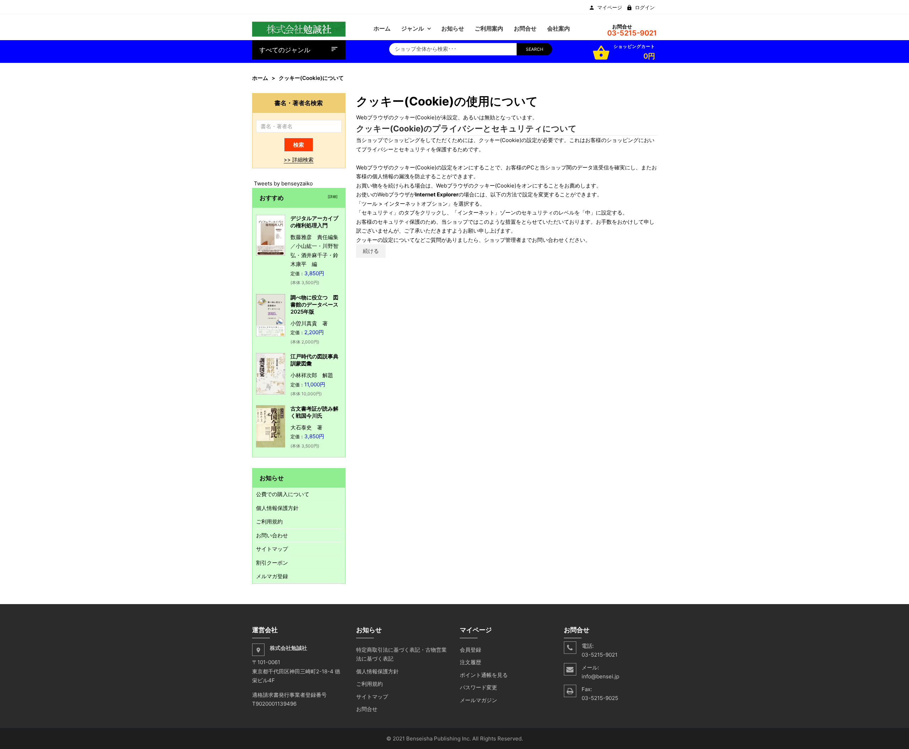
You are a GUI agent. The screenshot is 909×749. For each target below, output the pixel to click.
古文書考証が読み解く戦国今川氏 (314, 412)
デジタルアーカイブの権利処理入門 (314, 222)
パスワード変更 (478, 687)
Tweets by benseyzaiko (283, 183)
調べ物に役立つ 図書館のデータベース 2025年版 (317, 304)
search (534, 49)
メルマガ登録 (272, 576)
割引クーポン (272, 562)
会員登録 (470, 649)
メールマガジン (478, 700)
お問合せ (366, 709)
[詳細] (332, 196)
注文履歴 (470, 662)
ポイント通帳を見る (484, 675)
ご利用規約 (269, 521)
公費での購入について (282, 494)
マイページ (609, 7)
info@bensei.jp (600, 676)
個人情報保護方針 (277, 508)
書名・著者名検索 (298, 103)
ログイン (645, 7)
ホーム (260, 78)
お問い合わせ (272, 535)
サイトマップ (272, 549)
